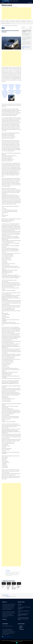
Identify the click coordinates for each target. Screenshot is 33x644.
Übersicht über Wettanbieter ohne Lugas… (14, 587)
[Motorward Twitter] (29, 3)
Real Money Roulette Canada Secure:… (8, 587)
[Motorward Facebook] (28, 3)
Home (3, 21)
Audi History (20, 604)
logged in (8, 596)
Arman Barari (8, 570)
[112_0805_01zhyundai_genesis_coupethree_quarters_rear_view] (5, 94)
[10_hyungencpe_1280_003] (11, 43)
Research (12, 21)
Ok (16, 642)
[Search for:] (4, 2)
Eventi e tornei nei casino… (18, 586)
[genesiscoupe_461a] (11, 92)
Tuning (28, 21)
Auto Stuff (7, 21)
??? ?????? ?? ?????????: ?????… (3, 586)
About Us (8, 23)
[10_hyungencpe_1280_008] (18, 87)
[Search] (8, 2)
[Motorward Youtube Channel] (30, 3)
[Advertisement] (16, 13)
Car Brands (23, 21)
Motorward (7, 5)
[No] (31, 641)
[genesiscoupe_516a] (18, 92)
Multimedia (18, 21)
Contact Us (3, 23)
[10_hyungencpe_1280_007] (11, 87)
